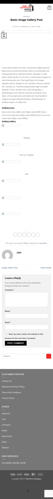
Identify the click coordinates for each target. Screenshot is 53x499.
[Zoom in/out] (2, 484)
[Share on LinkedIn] (38, 235)
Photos (26, 16)
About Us (6, 414)
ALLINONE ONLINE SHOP (14, 463)
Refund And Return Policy (13, 387)
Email (8, 322)
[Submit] (48, 356)
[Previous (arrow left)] (2, 494)
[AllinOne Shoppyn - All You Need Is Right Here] (26, 8)
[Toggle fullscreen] (9, 484)
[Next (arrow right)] (9, 494)
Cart (4, 419)
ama (38, 26)
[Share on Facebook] (20, 235)
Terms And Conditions (11, 392)
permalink (43, 243)
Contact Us (7, 381)
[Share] (16, 484)
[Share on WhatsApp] (15, 235)
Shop (4, 442)
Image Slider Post (9, 268)
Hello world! (46, 268)
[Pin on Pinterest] (33, 235)
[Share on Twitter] (24, 235)
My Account (7, 436)
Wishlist (5, 448)
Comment (9, 290)
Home (4, 431)
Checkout (6, 425)
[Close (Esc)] (24, 484)
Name (8, 311)
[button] (3, 8)
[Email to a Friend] (29, 235)
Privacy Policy (8, 398)
